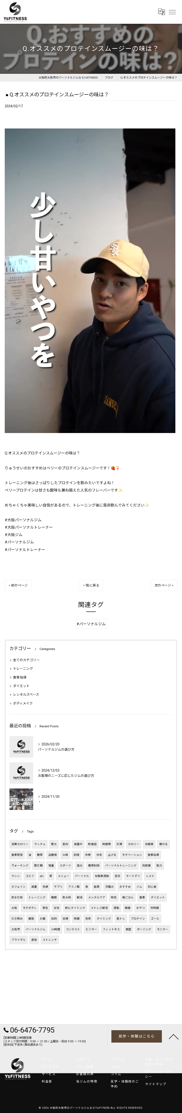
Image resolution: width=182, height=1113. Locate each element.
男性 (45, 908)
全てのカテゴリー (26, 660)
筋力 (159, 865)
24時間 (55, 929)
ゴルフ (30, 876)
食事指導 (19, 677)
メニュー (63, 876)
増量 (51, 865)
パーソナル (82, 876)
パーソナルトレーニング (120, 865)
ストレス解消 (99, 908)
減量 (34, 886)
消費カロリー (19, 844)
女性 (56, 908)
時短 (114, 897)
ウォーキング (19, 865)
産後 (34, 939)
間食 (128, 908)
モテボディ (30, 908)
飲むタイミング (75, 908)
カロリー (133, 844)
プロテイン (138, 918)
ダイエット (21, 686)
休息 (99, 855)
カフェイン (18, 886)
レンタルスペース (26, 694)
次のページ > (164, 585)
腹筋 (31, 918)
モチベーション (132, 855)
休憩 (88, 855)
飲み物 (67, 897)
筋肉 (65, 844)
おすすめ (125, 886)
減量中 (78, 844)
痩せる (163, 844)
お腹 (43, 918)
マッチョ (40, 844)
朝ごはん (128, 897)
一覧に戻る (91, 585)
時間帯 (106, 844)
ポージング (144, 929)
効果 (45, 886)
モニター (162, 929)
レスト (150, 876)
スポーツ (65, 865)
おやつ (140, 908)
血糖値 (52, 855)
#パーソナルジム (91, 624)
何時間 (154, 908)
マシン (15, 876)
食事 (142, 897)
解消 (79, 897)
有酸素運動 (102, 876)
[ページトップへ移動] (173, 1036)
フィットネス (111, 929)
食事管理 (17, 855)
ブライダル (18, 939)
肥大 (54, 844)
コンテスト (73, 929)
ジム (139, 886)
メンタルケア (96, 897)
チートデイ (133, 876)
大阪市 (15, 929)
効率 (88, 918)
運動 (116, 908)
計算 (119, 844)
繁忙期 (38, 865)
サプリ (58, 886)
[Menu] (172, 11)
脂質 (97, 886)
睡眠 (54, 897)
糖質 (40, 855)
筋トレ (121, 918)
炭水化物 (17, 897)
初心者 (152, 886)
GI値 (65, 855)
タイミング (104, 918)
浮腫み (109, 886)
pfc (42, 876)
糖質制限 (94, 865)
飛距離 (146, 865)
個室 (128, 929)
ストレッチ (50, 939)
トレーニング (23, 668)
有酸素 (149, 844)
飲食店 (92, 844)
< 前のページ (18, 585)
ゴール (155, 918)
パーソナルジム (36, 929)
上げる (112, 855)
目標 (65, 918)
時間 (77, 918)
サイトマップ (155, 1084)
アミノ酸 (74, 886)
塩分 (79, 865)
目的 (54, 918)
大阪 (14, 908)
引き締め (17, 918)
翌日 (117, 876)
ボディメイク (23, 703)
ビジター (91, 929)
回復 (76, 855)
